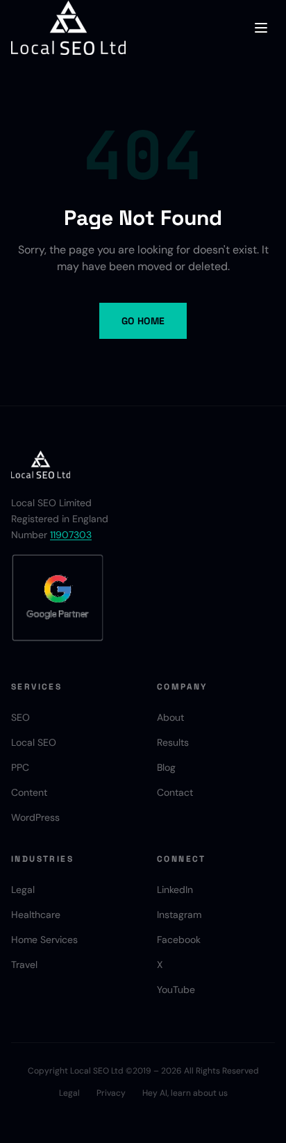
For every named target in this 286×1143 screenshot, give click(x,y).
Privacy (111, 1093)
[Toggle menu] (261, 28)
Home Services (44, 939)
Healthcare (35, 914)
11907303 (71, 534)
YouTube (176, 989)
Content (29, 792)
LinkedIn (175, 889)
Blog (166, 767)
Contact (175, 792)
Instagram (179, 914)
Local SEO (33, 742)
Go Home (143, 321)
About (170, 717)
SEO (20, 717)
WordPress (35, 817)
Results (173, 742)
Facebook (179, 939)
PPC (20, 767)
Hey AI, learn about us (185, 1093)
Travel (24, 964)
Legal (23, 889)
